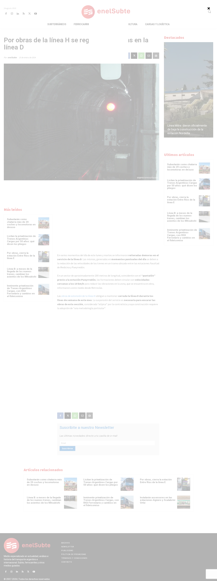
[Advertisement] (108, 43)
